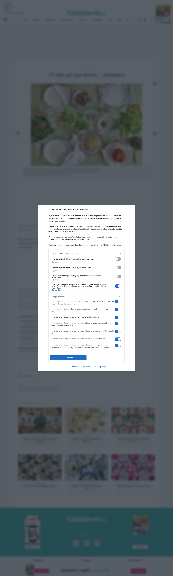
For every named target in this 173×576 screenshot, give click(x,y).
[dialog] (86, 288)
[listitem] (86, 253)
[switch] (118, 259)
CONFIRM (68, 357)
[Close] (130, 209)
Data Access (86, 367)
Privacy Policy (100, 367)
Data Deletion (72, 367)
